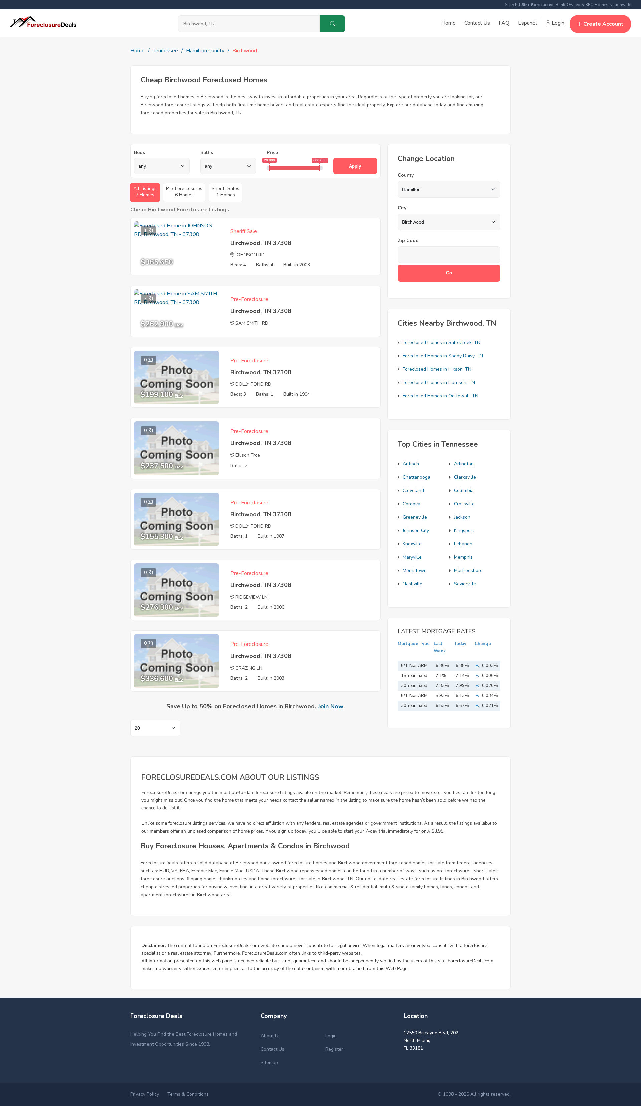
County (406, 175)
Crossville (464, 504)
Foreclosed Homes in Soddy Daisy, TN (443, 356)
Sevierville (465, 584)
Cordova (411, 504)
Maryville (412, 557)
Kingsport (464, 530)
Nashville (412, 584)
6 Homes (184, 191)
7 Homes (145, 191)
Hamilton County (205, 50)
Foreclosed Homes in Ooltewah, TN (440, 396)
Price (272, 152)
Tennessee (165, 50)
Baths (206, 152)
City (402, 208)
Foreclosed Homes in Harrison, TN (439, 382)
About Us (271, 1036)
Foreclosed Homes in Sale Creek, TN (441, 342)
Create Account (603, 24)
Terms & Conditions (188, 1094)
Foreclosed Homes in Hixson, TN (437, 369)
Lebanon (463, 544)
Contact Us (477, 23)
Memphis (463, 557)
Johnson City (416, 530)
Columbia (464, 490)
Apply (355, 166)
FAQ (504, 23)
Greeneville (415, 517)
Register (334, 1049)
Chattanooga (416, 477)
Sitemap (269, 1062)
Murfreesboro (468, 570)
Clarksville (465, 477)
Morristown (415, 570)
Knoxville (412, 544)
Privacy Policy (144, 1094)
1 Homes (225, 191)
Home (448, 23)
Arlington (464, 463)
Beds (139, 152)
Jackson (462, 517)
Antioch (411, 463)
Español (527, 23)
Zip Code (408, 240)
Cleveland (413, 490)
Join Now (330, 706)
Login (557, 23)
